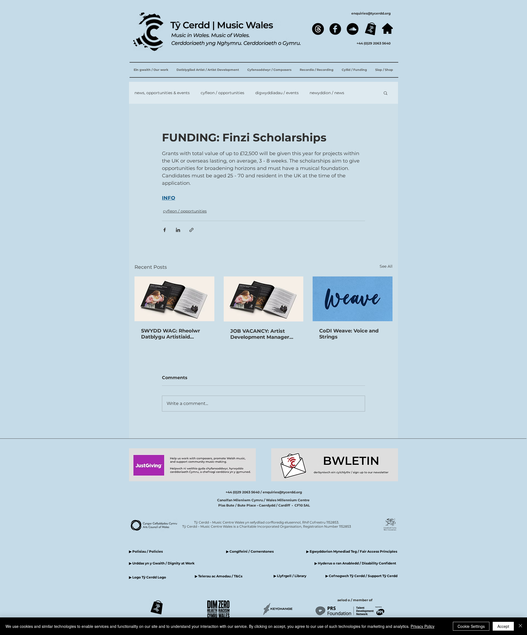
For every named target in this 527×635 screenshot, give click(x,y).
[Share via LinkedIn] (178, 230)
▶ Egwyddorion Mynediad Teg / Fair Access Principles (352, 551)
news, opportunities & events (162, 93)
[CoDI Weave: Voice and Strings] (353, 298)
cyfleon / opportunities (222, 93)
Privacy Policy (423, 626)
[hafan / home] (387, 28)
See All (386, 266)
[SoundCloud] (352, 29)
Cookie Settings (471, 626)
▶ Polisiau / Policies (146, 551)
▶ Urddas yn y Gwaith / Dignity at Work (162, 563)
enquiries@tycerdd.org (371, 13)
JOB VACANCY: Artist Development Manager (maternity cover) (259, 334)
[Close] (520, 626)
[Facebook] (335, 29)
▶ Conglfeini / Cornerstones (250, 551)
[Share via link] (191, 230)
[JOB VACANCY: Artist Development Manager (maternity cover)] (264, 298)
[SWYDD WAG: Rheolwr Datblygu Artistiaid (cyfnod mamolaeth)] (174, 298)
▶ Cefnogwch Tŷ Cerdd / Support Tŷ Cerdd (361, 576)
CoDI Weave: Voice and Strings (349, 334)
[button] (385, 93)
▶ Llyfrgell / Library (290, 576)
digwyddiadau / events (277, 93)
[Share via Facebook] (164, 230)
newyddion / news (327, 93)
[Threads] (318, 29)
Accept (503, 626)
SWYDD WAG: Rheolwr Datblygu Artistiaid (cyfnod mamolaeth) (170, 334)
